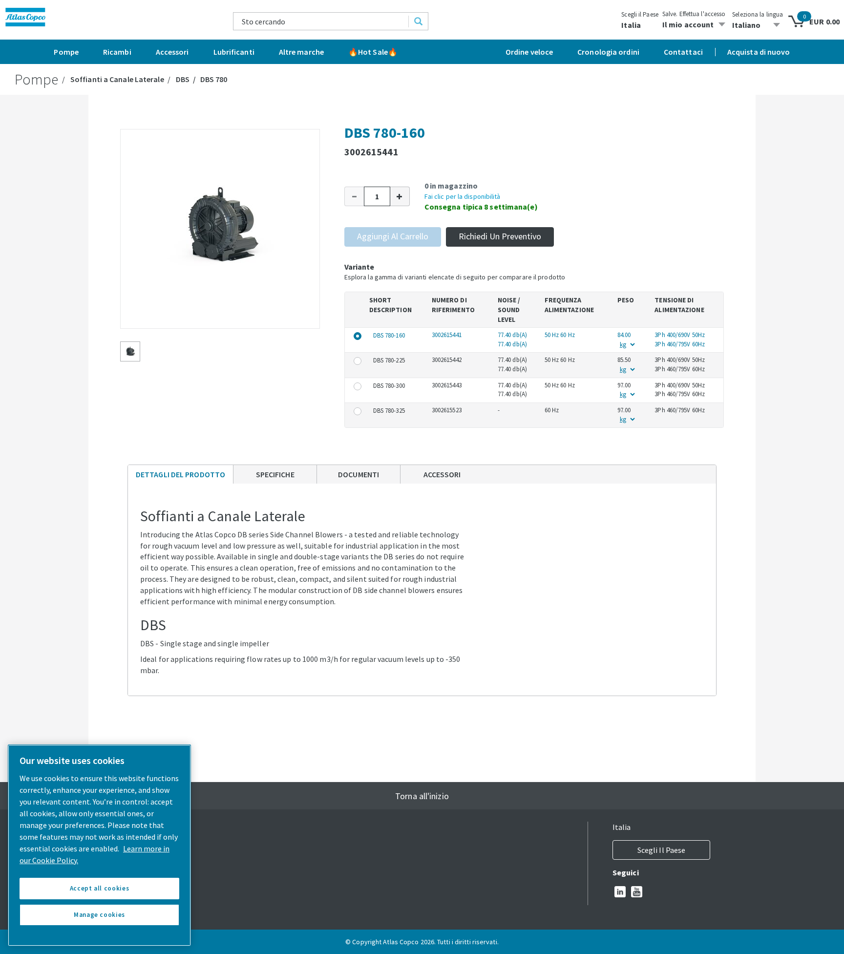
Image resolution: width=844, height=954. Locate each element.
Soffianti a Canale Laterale (117, 79)
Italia (631, 25)
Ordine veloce (529, 52)
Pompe (66, 52)
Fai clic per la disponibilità (462, 196)
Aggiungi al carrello (392, 236)
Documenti (358, 474)
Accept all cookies (99, 888)
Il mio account (688, 24)
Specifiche (275, 474)
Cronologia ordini (608, 52)
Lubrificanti (233, 52)
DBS (183, 79)
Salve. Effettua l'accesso (694, 14)
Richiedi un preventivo (500, 236)
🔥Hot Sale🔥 (373, 52)
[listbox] (757, 25)
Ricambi (117, 52)
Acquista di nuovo (758, 52)
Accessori (172, 52)
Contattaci (683, 52)
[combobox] (321, 21)
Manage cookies (99, 915)
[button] (354, 196)
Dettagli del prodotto (180, 476)
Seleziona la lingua (757, 14)
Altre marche (301, 52)
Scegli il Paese (639, 14)
